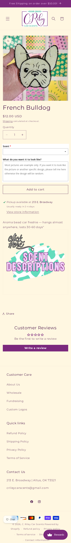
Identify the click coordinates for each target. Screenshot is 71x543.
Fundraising (15, 401)
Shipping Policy (18, 441)
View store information (23, 212)
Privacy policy (52, 529)
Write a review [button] (35, 348)
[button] (7, 19)
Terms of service (26, 534)
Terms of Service (18, 458)
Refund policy (31, 529)
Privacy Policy (16, 449)
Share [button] (10, 313)
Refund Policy (16, 433)
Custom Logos (17, 409)
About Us (13, 384)
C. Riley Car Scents (33, 524)
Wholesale (14, 392)
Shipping (8, 121)
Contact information (37, 540)
